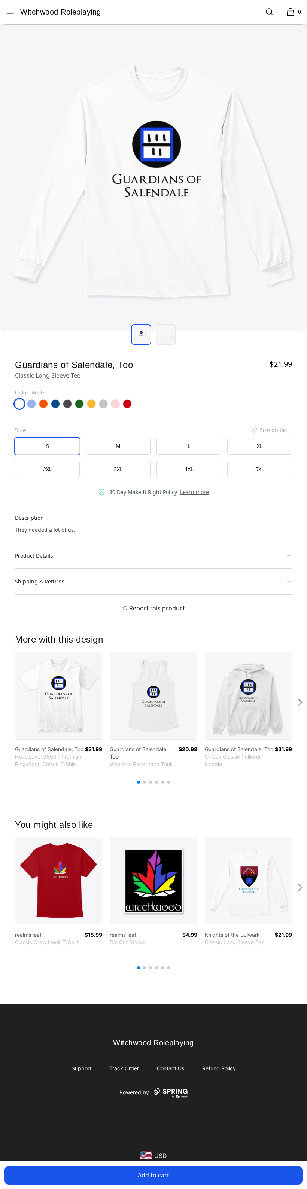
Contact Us (170, 1068)
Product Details (34, 555)
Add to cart (153, 1175)
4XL (189, 469)
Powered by (134, 1092)
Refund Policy (219, 1068)
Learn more (194, 492)
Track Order (124, 1068)
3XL (118, 469)
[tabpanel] (153, 177)
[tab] (141, 334)
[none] (268, 430)
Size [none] (20, 430)
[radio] (47, 446)
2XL (47, 469)
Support (81, 1068)
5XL (259, 469)
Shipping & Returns (39, 581)
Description (29, 517)
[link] (58, 695)
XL (259, 445)
